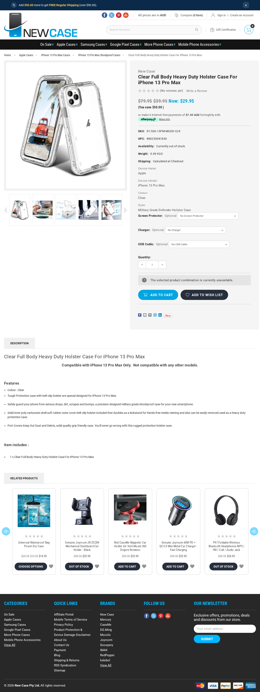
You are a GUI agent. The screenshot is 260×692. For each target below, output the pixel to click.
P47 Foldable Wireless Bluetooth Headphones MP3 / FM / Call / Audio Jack (227, 546)
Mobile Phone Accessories (198, 44)
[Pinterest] (118, 15)
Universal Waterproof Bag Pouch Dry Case (34, 544)
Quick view (34, 510)
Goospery (106, 645)
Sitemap (59, 670)
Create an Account (242, 15)
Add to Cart (127, 566)
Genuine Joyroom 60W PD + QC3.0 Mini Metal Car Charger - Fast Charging (178, 546)
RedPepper (107, 655)
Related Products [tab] (24, 478)
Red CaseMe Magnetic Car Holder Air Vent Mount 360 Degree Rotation (130, 546)
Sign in (221, 15)
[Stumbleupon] (126, 15)
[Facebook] (104, 15)
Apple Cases (66, 44)
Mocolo (105, 635)
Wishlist (51, 566)
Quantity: (144, 257)
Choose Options (31, 566)
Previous (5, 210)
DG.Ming (106, 630)
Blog (57, 655)
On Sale (46, 44)
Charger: (151, 230)
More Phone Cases (158, 44)
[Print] (150, 315)
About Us (60, 640)
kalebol (105, 660)
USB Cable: (153, 244)
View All (9, 645)
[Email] (144, 315)
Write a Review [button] (196, 91)
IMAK (103, 650)
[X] (111, 15)
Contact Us (61, 645)
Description (19, 343)
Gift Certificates (226, 29)
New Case (107, 614)
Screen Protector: (157, 216)
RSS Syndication (65, 665)
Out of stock (79, 566)
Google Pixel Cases (124, 44)
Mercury (105, 619)
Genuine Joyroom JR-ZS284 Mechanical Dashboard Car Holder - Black (82, 546)
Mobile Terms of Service (70, 619)
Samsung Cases (93, 44)
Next (125, 210)
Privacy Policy (63, 625)
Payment (60, 650)
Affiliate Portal (64, 614)
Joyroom (106, 640)
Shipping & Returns (66, 660)
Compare (192, 15)
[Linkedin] (160, 315)
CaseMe (105, 625)
